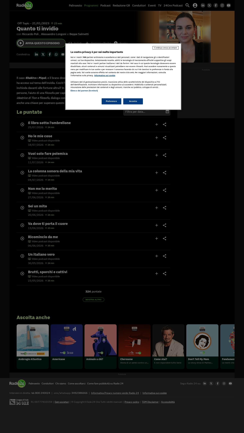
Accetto (133, 101)
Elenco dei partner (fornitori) (84, 91)
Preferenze (111, 101)
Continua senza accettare (165, 48)
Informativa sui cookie (104, 75)
